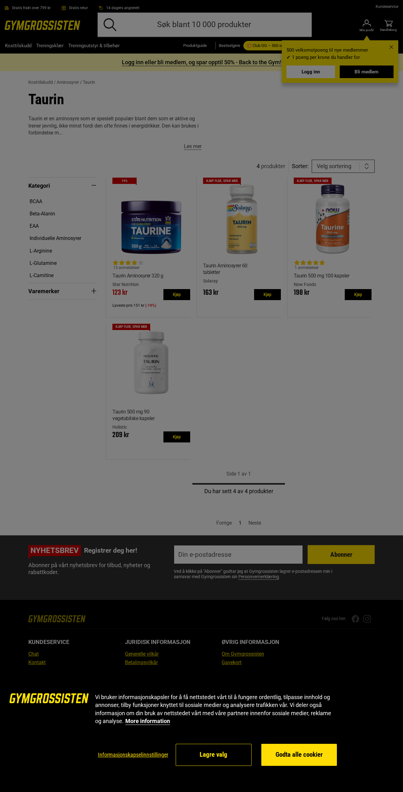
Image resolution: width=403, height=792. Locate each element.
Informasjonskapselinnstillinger (133, 754)
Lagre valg (213, 754)
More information (147, 721)
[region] (201, 730)
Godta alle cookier (299, 754)
